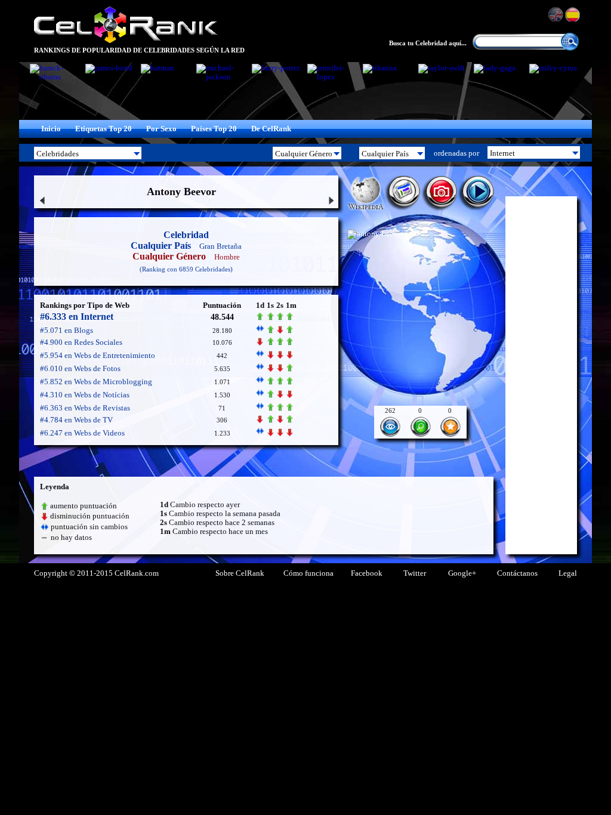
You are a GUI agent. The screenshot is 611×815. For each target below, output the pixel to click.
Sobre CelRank (239, 573)
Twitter (414, 573)
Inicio (51, 129)
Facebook (366, 573)
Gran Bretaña (220, 246)
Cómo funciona (308, 573)
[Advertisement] (541, 375)
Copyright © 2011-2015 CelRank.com (96, 573)
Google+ (462, 573)
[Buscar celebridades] (570, 48)
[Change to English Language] (556, 14)
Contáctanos (517, 573)
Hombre (227, 256)
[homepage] (125, 42)
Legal (567, 573)
